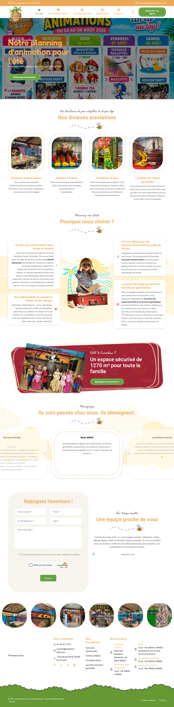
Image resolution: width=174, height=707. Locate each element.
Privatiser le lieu (107, 178)
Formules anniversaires (26, 178)
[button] (87, 126)
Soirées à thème (66, 178)
